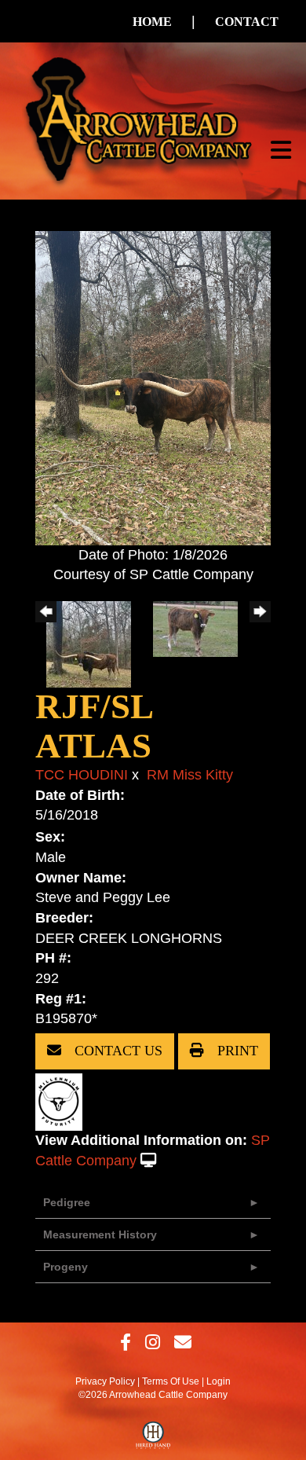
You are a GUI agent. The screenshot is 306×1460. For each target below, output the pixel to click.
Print (235, 1050)
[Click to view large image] (153, 386)
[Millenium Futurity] (62, 1101)
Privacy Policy (105, 1381)
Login (218, 1381)
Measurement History (100, 1234)
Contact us (116, 1050)
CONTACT (247, 21)
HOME (152, 21)
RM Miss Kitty (190, 775)
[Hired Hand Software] (153, 1438)
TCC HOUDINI (81, 775)
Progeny (65, 1266)
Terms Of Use (170, 1381)
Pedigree (66, 1202)
